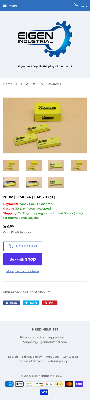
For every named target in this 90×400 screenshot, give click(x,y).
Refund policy (57, 361)
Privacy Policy (32, 356)
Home (7, 83)
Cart (83, 5)
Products (52, 356)
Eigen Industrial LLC (47, 375)
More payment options (22, 271)
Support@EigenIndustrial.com (45, 342)
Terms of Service (31, 361)
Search (13, 356)
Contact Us (71, 356)
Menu (13, 5)
